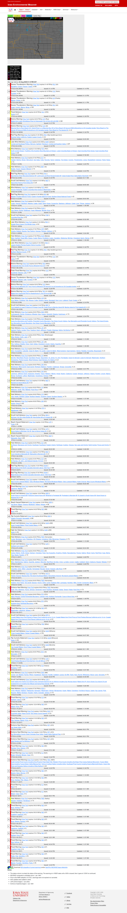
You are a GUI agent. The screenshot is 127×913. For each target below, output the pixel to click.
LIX (42, 356)
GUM (47, 523)
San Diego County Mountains (42, 323)
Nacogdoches (71, 553)
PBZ (42, 624)
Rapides (84, 351)
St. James (52, 358)
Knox (48, 210)
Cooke (13, 539)
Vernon (78, 351)
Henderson (26, 801)
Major (12, 238)
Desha (52, 344)
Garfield (38, 144)
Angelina (59, 553)
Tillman (82, 203)
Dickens (41, 300)
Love (77, 203)
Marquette (14, 438)
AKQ (43, 264)
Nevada (42, 569)
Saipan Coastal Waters (32, 633)
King (12, 300)
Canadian (57, 238)
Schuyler (18, 755)
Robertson (29, 539)
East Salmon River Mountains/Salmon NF (23, 176)
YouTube (68, 904)
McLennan (55, 539)
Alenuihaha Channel (54, 576)
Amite (19, 390)
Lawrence (14, 374)
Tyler (12, 396)
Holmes (45, 376)
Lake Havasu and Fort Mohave (20, 741)
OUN (42, 201)
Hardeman (27, 210)
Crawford (14, 814)
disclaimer (108, 5)
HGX (42, 688)
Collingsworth (15, 314)
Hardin (17, 396)
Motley (16, 300)
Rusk (44, 553)
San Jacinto (98, 691)
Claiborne (69, 374)
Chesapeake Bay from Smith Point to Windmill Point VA (28, 266)
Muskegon (32, 504)
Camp (93, 553)
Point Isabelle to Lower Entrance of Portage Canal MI (27, 307)
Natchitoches (19, 562)
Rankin (63, 374)
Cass (103, 553)
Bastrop (21, 675)
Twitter (68, 897)
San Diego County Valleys (59, 321)
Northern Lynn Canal (17, 546)
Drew (27, 344)
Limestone (45, 539)
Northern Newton (35, 396)
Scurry (18, 169)
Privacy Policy (94, 903)
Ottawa (38, 504)
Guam (13, 532)
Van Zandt (28, 583)
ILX (42, 753)
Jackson (87, 203)
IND (42, 486)
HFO (47, 480)
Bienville (43, 562)
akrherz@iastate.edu (44, 899)
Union (61, 562)
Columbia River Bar (17, 217)
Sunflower (19, 376)
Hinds (58, 374)
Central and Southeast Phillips (20, 144)
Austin (64, 691)
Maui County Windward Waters (96, 482)
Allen (12, 351)
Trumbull (13, 93)
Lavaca (61, 675)
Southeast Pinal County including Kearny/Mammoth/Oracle (85, 764)
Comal (13, 675)
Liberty (92, 691)
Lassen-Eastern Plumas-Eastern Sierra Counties (26, 245)
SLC (43, 112)
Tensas (62, 367)
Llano (96, 675)
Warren (13, 100)
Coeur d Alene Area (68, 596)
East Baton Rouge (34, 358)
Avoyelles (90, 351)
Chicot (18, 403)
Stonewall (52, 300)
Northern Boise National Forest (61, 196)
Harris (35, 693)
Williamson (86, 675)
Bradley (22, 344)
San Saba (37, 160)
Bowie (17, 555)
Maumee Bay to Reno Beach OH (21, 128)
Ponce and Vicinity (103, 445)
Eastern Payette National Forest (41, 196)
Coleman (98, 160)
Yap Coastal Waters (17, 647)
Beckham (24, 203)
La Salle (66, 562)
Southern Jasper (46, 396)
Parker (71, 590)
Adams (92, 374)
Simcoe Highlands (16, 190)
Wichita (44, 210)
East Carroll (30, 367)
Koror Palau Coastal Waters (32, 647)
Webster (104, 562)
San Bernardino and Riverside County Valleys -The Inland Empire (88, 321)
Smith (23, 553)
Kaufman (49, 590)
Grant (38, 330)
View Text (36, 84)
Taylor (52, 160)
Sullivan (17, 808)
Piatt (12, 787)
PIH (45, 174)
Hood (44, 590)
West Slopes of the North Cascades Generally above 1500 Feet (30, 468)
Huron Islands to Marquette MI (20, 454)
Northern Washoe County (18, 252)
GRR (47, 493)
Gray (39, 314)
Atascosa (44, 675)
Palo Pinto (76, 590)
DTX (43, 408)
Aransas (38, 231)
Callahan (57, 160)
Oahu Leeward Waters (70, 482)
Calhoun (49, 231)
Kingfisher (46, 238)
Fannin (40, 583)
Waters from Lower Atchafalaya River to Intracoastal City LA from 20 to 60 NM (34, 121)
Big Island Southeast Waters (39, 576)
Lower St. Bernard (85, 358)
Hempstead (35, 569)
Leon (24, 539)
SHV (42, 551)
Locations (17, 16)
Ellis (16, 590)
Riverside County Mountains (42, 321)
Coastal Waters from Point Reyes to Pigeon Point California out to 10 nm (33, 617)
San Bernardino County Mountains (21, 323)
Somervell (39, 590)
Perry (28, 330)
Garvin (82, 238)
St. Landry (42, 351)
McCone (33, 144)
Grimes (51, 691)
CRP (42, 229)
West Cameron (61, 351)
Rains (22, 583)
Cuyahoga (14, 273)
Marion (108, 374)
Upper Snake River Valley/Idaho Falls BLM (75, 176)
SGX (42, 319)
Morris (108, 553)
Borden (13, 169)
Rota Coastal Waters (31, 525)
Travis (72, 675)
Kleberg (18, 231)
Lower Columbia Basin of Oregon (67, 151)
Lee (17, 675)
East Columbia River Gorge (86, 151)
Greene (23, 748)
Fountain (19, 863)
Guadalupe (37, 675)
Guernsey (14, 626)
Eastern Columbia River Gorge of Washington (37, 190)
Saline (61, 330)
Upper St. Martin (34, 351)
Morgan (24, 755)
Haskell (13, 160)
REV (45, 135)
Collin (22, 337)
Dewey (30, 238)
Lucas (13, 259)
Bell (58, 583)
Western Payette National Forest (21, 196)
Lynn (60, 300)
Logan (13, 107)
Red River (98, 553)
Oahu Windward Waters (37, 482)
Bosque (38, 539)
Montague (19, 539)
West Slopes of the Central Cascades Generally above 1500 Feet (31, 475)
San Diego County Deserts (39, 713)
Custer (35, 238)
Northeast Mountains (26, 603)
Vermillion (22, 856)
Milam (91, 583)
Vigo (12, 842)
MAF (42, 167)
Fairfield (13, 700)
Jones (85, 160)
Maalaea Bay (26, 576)
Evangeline (18, 351)
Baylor (16, 210)
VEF (48, 725)
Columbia (14, 569)
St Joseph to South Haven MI (87, 495)
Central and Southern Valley (57, 144)
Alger (19, 438)
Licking (19, 700)
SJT (42, 158)
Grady (40, 203)
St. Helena (51, 360)
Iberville (13, 358)
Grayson (34, 583)
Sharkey (37, 374)
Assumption (44, 358)
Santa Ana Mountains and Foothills (21, 321)
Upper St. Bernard (73, 358)
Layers (10, 16)
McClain (70, 238)
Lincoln (20, 86)
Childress (22, 300)
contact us (98, 5)
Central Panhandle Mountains (30, 596)
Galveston (37, 691)
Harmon (18, 203)
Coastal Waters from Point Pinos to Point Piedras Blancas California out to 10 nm (80, 617)
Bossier (98, 562)
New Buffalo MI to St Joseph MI (42, 417)
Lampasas (63, 583)
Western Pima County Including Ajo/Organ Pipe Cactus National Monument (76, 762)
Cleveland (76, 238)
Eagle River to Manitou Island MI (54, 307)
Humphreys (39, 376)
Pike (12, 344)
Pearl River (34, 390)
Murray (87, 238)
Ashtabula (14, 280)
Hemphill (49, 314)
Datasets (34, 10)
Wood (88, 553)
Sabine (84, 553)
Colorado (41, 693)
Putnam (25, 86)
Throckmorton (78, 160)
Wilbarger (38, 210)
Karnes (26, 675)
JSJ (42, 443)
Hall (27, 300)
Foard (32, 210)
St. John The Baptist (61, 358)
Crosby (75, 300)
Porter (13, 424)
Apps (21, 10)
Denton (17, 337)
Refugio (43, 231)
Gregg (27, 553)
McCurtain (14, 654)
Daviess (16, 720)
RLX (54, 84)
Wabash (20, 488)
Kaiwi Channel (81, 482)
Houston (30, 693)
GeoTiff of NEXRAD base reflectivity (56, 867)
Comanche (54, 203)
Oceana (25, 504)
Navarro (13, 801)
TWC (48, 760)
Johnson (32, 590)
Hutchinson (61, 314)
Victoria (13, 231)
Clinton (18, 100)
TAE (43, 291)
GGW (47, 142)
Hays (75, 675)
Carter (73, 203)
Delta (44, 583)
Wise (12, 337)
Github (68, 900)
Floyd (70, 300)
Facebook (69, 893)
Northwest (14, 445)
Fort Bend (82, 691)
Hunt (18, 583)
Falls (50, 539)
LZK (42, 328)
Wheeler (34, 314)
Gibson (13, 706)
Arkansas (55, 330)
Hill (34, 539)
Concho (71, 160)
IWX (47, 415)
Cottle (36, 300)
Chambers (75, 691)
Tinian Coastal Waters (18, 633)
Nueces (24, 231)
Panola (78, 553)
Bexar (92, 675)
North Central (92, 445)
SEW (45, 466)
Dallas (36, 344)
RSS (67, 908)
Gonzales (102, 675)
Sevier (13, 114)
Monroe (23, 773)
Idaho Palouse (15, 596)
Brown (24, 160)
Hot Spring (66, 330)
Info (41, 10)
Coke (42, 160)
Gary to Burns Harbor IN (39, 431)
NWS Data (56, 10)
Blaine (40, 238)
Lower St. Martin (51, 351)
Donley (22, 314)
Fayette (50, 675)
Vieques (71, 445)
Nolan (108, 160)
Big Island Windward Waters (53, 482)
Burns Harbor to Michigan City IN (21, 431)
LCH (43, 119)
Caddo (35, 203)
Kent (57, 300)
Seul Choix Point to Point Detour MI (22, 183)
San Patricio (31, 231)
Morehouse (14, 367)
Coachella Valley (16, 713)
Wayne (23, 107)
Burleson (24, 693)
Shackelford (91, 160)
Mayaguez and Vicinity (25, 445)
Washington (95, 358)
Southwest (42, 445)
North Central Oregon (17, 151)
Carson (43, 314)
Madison (43, 367)
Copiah (75, 374)
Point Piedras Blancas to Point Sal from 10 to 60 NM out (28, 661)
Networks (48, 10)
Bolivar (13, 376)
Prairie (19, 330)
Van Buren (14, 504)
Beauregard (97, 351)
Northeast (59, 445)
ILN (54, 98)
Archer (21, 210)
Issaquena (31, 374)
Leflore (25, 376)
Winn (12, 562)
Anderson (20, 801)
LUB (42, 298)
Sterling (18, 160)
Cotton (13, 203)
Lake (25, 273)
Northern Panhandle (55, 596)
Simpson (80, 374)
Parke (13, 856)
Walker (19, 693)
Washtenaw (14, 410)
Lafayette (25, 351)
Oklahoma (64, 238)
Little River (59, 569)
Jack (25, 337)
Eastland (53, 583)
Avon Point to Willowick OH (19, 286)
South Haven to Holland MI (19, 495)
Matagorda (30, 691)
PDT (42, 149)
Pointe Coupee (23, 360)
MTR (47, 615)
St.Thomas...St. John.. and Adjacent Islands (24, 461)
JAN (42, 365)
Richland (37, 367)
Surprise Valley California (19, 137)
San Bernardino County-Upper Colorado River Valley (27, 734)
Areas (27, 10)
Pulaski (49, 330)
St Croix (40, 461)
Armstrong (28, 314)
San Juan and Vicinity (81, 445)
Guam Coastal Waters (17, 525)
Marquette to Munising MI (37, 454)
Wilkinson (14, 390)
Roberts (55, 314)
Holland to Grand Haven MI (36, 495)
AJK (47, 544)
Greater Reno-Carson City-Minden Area (23, 224)
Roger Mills (24, 238)
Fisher (104, 160)
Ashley (13, 403)
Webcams (74, 10)
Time (23, 16)
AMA (42, 312)
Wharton (17, 691)
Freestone (63, 539)
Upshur (13, 553)
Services (65, 10)
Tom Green (64, 160)
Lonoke (23, 330)
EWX (42, 673)
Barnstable (26, 518)
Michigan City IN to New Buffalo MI (21, 417)
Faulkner (33, 330)
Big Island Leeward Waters (70, 576)
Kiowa (49, 203)
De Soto (56, 562)
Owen (18, 773)
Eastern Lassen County (34, 137)
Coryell (79, 583)
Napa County (26, 713)
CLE (54, 91)
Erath (12, 590)
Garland (13, 330)
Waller (69, 691)
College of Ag (16, 898)
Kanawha (14, 86)
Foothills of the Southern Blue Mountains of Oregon (40, 151)
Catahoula (56, 367)
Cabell (30, 86)
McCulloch (29, 160)
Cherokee (39, 553)
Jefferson (68, 203)
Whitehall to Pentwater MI (53, 495)
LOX (47, 659)
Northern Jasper (24, 396)
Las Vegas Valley (16, 727)
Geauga (20, 273)
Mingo (27, 107)
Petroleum (45, 144)
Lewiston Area (44, 596)
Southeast (35, 445)
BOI (45, 194)
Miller (23, 569)
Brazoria (13, 693)
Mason (20, 504)
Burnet (80, 675)
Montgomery (58, 691)
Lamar (48, 583)
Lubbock (65, 300)
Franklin (49, 367)
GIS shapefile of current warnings (31, 867)
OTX (42, 594)
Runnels (47, 160)
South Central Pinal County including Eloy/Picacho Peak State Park (31, 762)
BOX (49, 516)
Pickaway (14, 668)
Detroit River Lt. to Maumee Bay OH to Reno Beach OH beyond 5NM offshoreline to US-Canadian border (64, 128)
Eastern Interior (51, 445)
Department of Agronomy (20, 900)
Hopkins (13, 583)
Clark (31, 344)
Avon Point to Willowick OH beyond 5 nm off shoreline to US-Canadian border (52, 286)
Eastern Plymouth (16, 518)
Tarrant (66, 590)
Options (29, 16)
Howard (23, 169)
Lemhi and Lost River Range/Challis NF (49, 176)
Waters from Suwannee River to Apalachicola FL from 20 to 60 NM (31, 293)
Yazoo (43, 374)
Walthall (27, 390)
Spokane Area (15, 603)
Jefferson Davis (22, 374)
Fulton (21, 794)
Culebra (65, 445)
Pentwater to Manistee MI (69, 495)
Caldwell (82, 562)
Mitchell (28, 169)
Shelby (64, 553)
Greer (44, 203)
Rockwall (55, 590)
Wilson (31, 675)
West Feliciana (33, 360)
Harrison (32, 553)
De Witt (67, 675)
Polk (104, 691)
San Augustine (50, 553)
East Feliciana (43, 360)
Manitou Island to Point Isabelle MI (75, 307)
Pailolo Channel (16, 576)
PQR (47, 215)
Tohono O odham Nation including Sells (53, 764)
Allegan (43, 504)
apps (116, 5)
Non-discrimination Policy (97, 901)
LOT (50, 422)
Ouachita (58, 344)
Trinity (13, 691)
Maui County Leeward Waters (20, 482)
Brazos (87, 691)
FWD (42, 335)
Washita (30, 203)
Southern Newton (57, 396)
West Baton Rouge (22, 358)
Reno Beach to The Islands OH (58, 130)
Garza (46, 300)
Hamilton (70, 583)
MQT (47, 181)
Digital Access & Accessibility (98, 905)
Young (27, 590)
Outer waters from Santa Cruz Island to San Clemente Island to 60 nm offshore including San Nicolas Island (44, 682)
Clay (12, 210)
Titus (12, 555)
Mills (75, 583)
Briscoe (31, 300)
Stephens (62, 203)
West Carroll (22, 367)
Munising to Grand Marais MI (20, 383)
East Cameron (71, 351)
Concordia (68, 367)
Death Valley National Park (52, 734)
